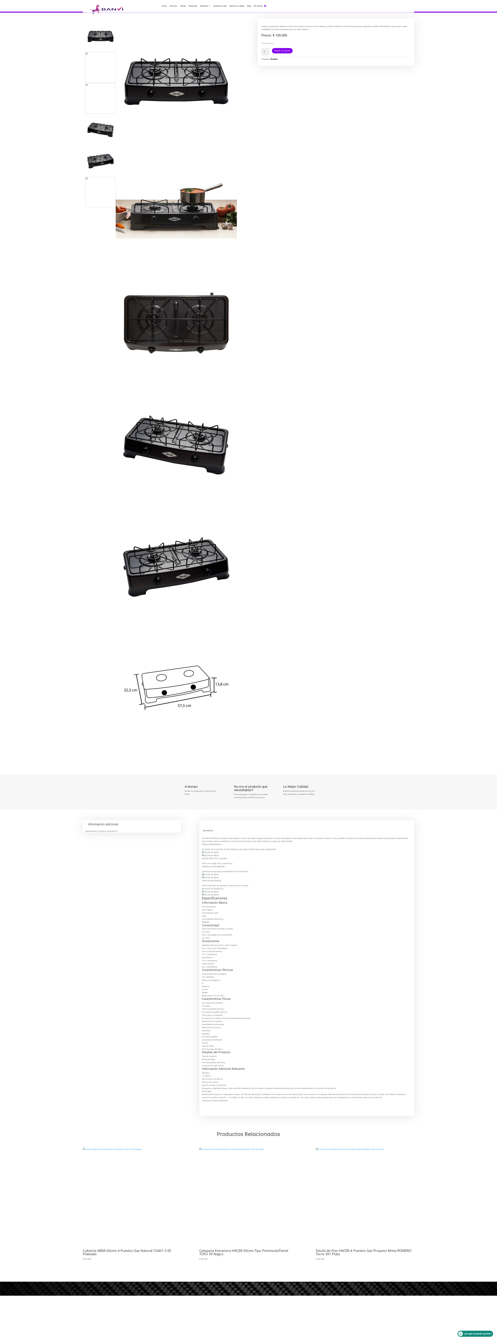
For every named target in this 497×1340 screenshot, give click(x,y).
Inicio (164, 6)
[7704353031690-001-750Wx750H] (176, 81)
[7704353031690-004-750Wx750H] (176, 202)
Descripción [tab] (208, 830)
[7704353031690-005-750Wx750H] (176, 324)
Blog (249, 6)
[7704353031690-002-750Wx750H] (176, 445)
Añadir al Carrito (282, 50)
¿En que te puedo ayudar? (478, 1333)
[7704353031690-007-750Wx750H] (176, 688)
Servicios (173, 6)
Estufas (274, 59)
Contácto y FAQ (219, 6)
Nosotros (204, 6)
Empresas (193, 6)
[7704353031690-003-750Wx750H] (176, 566)
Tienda (183, 6)
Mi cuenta (258, 6)
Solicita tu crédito (236, 6)
